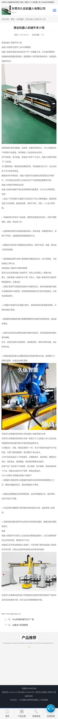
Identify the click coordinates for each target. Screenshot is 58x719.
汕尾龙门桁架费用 (20, 625)
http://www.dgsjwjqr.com (11, 614)
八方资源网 (22, 700)
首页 (12, 19)
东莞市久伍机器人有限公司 (44, 692)
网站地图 (45, 700)
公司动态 (20, 19)
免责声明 (30, 700)
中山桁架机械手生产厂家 (23, 619)
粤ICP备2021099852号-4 (26, 692)
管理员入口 (37, 700)
